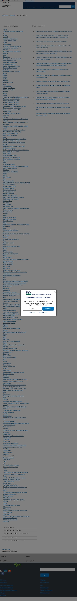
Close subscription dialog (55, 292)
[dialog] (38, 303)
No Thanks (32, 312)
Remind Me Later (43, 312)
